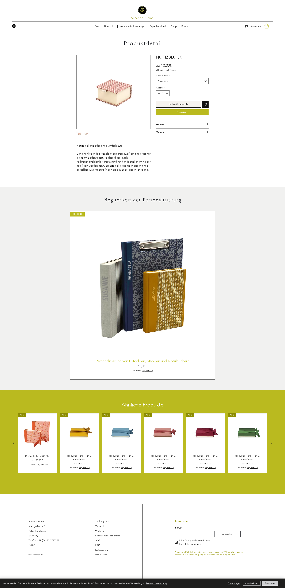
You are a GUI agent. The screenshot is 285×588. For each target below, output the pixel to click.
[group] (142, 295)
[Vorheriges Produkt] (13, 443)
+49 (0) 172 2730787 (48, 540)
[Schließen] (281, 583)
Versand (99, 526)
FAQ (97, 545)
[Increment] (167, 93)
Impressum (101, 554)
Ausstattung (163, 75)
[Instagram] (14, 26)
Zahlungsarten (102, 521)
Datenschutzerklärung (156, 583)
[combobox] (182, 81)
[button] (185, 26)
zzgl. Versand (171, 70)
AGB (97, 540)
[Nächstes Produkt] (271, 443)
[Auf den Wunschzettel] (205, 104)
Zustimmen (270, 583)
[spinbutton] (162, 93)
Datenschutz (101, 549)
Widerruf (99, 530)
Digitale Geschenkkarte (107, 535)
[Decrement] (158, 93)
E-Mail (31, 545)
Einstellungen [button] (234, 583)
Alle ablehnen (251, 583)
